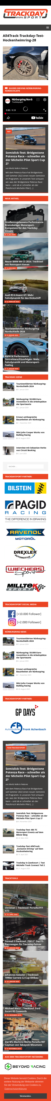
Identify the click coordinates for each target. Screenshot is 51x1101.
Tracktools (11, 878)
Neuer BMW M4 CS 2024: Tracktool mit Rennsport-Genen (24, 263)
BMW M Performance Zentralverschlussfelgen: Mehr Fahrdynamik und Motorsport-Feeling (22, 360)
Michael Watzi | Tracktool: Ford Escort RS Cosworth (22, 1010)
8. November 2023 (24, 821)
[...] (31, 188)
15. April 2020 (12, 914)
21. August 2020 (24, 868)
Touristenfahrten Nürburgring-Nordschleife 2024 (22, 330)
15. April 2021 (23, 854)
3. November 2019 (14, 1049)
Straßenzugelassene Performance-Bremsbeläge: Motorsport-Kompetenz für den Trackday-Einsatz (24, 226)
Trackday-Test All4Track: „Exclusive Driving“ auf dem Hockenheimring (29, 849)
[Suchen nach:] (25, 466)
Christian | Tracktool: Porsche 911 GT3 (24, 909)
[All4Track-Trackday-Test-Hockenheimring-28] (25, 78)
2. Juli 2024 (11, 235)
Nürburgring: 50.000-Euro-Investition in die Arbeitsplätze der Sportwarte (31, 401)
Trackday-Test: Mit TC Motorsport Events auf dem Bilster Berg (29, 832)
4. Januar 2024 (12, 369)
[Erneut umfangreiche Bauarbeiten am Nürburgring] (8, 672)
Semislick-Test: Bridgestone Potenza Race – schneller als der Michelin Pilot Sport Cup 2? (25, 158)
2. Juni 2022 (22, 453)
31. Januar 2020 (13, 948)
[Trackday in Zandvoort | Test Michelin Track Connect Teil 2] (8, 866)
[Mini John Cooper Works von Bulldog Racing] (8, 686)
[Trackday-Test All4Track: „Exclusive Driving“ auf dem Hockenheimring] (8, 849)
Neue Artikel (12, 198)
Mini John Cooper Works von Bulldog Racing (30, 433)
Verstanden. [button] (25, 1096)
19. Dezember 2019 (14, 1015)
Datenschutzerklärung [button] (16, 1089)
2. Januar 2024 (23, 407)
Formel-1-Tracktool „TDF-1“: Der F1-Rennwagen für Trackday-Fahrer (24, 943)
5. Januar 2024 (12, 335)
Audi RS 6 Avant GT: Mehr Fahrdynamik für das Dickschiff (23, 297)
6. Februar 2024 (13, 302)
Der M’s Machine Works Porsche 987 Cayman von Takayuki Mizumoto (25, 1043)
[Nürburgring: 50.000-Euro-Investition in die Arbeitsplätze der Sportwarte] (8, 655)
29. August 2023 (24, 438)
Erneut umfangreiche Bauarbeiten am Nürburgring (30, 418)
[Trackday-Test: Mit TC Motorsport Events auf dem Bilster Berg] (8, 833)
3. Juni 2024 (11, 268)
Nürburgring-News (15, 631)
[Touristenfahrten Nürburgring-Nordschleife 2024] (8, 641)
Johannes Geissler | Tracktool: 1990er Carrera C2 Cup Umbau (22, 976)
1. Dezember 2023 (24, 423)
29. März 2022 (23, 838)
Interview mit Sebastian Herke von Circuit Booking (31, 449)
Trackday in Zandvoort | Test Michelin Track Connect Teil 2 (30, 864)
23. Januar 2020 (13, 982)
